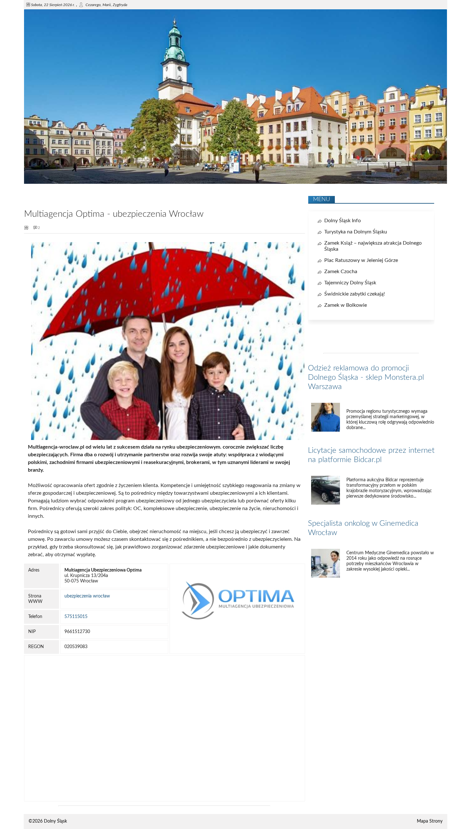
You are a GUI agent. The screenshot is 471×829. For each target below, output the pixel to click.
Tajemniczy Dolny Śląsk (350, 282)
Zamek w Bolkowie (345, 305)
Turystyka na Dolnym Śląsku (355, 231)
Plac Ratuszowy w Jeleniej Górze (361, 260)
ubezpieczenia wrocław (87, 596)
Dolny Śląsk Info (342, 220)
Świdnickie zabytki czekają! (354, 294)
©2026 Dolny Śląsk (48, 821)
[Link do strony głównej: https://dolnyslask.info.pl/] (235, 182)
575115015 (75, 616)
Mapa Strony (429, 821)
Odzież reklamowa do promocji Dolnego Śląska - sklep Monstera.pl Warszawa (366, 377)
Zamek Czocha (340, 271)
